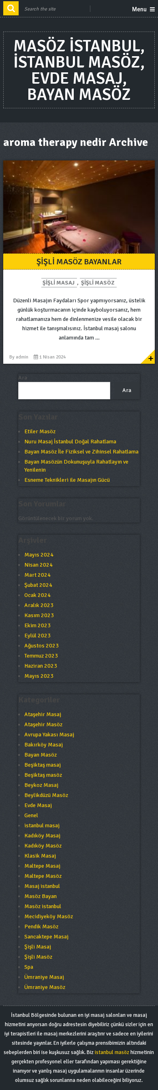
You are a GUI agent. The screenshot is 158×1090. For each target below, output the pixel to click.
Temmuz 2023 (41, 655)
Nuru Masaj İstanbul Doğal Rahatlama (70, 441)
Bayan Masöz (40, 754)
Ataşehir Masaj (42, 714)
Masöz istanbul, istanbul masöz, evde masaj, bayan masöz (79, 70)
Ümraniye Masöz (44, 987)
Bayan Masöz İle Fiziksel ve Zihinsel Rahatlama (81, 451)
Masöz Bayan (40, 896)
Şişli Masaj (59, 282)
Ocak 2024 (37, 595)
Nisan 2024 (38, 564)
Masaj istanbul (42, 886)
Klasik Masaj (40, 855)
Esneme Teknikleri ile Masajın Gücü (67, 479)
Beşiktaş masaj (42, 764)
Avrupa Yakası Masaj (49, 734)
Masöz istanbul (42, 906)
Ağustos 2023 (41, 645)
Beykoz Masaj (41, 785)
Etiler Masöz (40, 431)
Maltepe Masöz (43, 876)
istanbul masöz (112, 1052)
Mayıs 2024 (38, 554)
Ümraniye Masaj (44, 977)
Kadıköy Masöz (43, 845)
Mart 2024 (37, 574)
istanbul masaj (42, 825)
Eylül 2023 (37, 635)
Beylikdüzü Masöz (46, 795)
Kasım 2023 (39, 615)
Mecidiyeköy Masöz (48, 916)
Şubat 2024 (38, 585)
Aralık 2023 (38, 605)
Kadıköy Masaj (42, 835)
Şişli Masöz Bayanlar (79, 262)
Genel (31, 815)
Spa (28, 967)
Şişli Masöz (97, 282)
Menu (139, 9)
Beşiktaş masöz (43, 775)
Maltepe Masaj (42, 865)
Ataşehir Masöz (43, 724)
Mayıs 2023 (38, 676)
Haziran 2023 (40, 665)
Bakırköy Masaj (43, 744)
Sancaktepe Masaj (46, 936)
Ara (22, 377)
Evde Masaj (38, 805)
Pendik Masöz (41, 926)
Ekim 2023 (37, 625)
